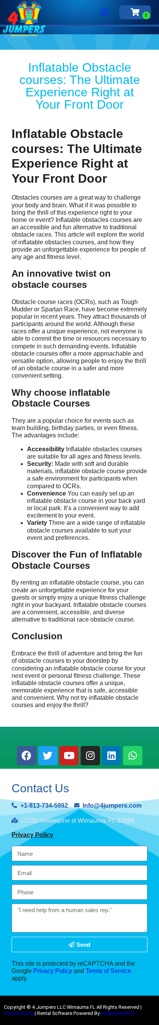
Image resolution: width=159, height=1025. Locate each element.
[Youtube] (69, 755)
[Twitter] (48, 755)
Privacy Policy (32, 835)
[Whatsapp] (132, 755)
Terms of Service (108, 971)
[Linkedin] (111, 755)
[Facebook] (26, 755)
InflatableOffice (118, 1013)
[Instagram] (90, 755)
